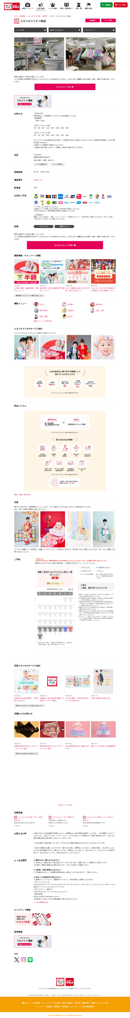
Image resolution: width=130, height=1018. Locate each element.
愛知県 (45, 16)
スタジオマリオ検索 (34, 16)
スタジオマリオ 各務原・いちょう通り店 (100, 817)
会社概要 (65, 1006)
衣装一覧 (77, 1003)
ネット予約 (122, 5)
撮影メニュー (26, 1003)
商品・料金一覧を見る (22, 494)
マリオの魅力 (56, 1003)
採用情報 (57, 1006)
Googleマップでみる (65, 805)
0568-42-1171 (38, 180)
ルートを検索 (57, 164)
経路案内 (92, 20)
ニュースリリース (75, 1006)
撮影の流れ (85, 1003)
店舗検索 (108, 5)
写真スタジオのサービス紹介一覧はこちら (29, 705)
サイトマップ (39, 1006)
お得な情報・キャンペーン (41, 1003)
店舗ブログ (95, 1003)
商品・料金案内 (67, 1003)
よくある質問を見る (41, 902)
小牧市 (51, 16)
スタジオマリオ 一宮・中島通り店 (63, 817)
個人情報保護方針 (89, 1006)
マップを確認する (41, 164)
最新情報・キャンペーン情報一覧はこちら (29, 295)
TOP (15, 16)
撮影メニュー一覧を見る (43, 321)
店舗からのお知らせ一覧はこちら (26, 753)
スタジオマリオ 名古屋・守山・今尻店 (30, 817)
